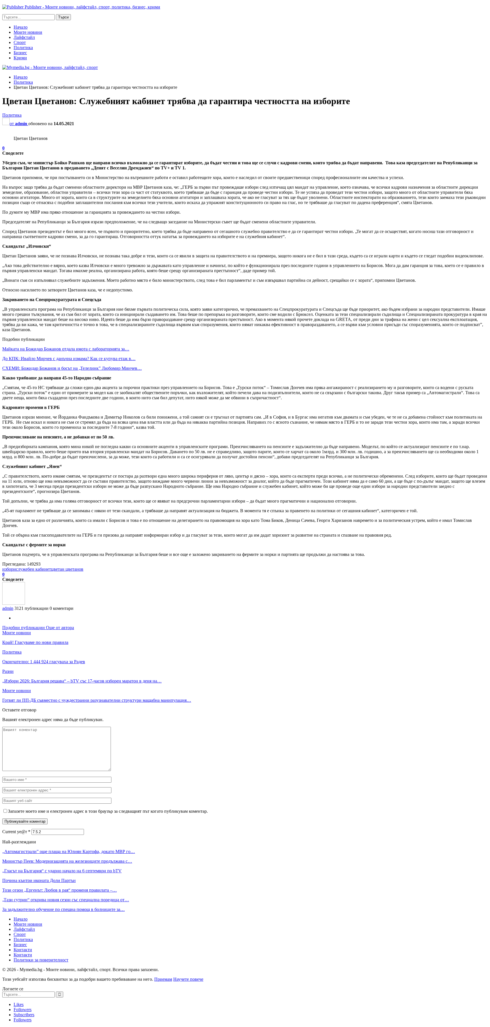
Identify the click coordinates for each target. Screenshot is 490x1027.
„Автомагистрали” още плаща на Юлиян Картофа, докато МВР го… (68, 851)
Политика (23, 47)
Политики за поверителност (41, 959)
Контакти (23, 949)
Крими (20, 57)
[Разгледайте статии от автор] (13, 603)
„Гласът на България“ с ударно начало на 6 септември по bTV (62, 870)
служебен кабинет (33, 569)
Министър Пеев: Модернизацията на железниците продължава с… (67, 861)
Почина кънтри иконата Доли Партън (39, 880)
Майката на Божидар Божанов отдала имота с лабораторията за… (65, 348)
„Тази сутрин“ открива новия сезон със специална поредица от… (65, 899)
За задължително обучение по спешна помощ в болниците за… (63, 909)
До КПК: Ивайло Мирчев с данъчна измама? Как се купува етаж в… (69, 358)
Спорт (20, 42)
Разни (8, 671)
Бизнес (20, 52)
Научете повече (188, 979)
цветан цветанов (67, 569)
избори (9, 569)
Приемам (163, 979)
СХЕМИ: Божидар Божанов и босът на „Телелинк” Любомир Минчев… (72, 368)
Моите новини (28, 32)
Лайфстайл (24, 37)
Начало (21, 27)
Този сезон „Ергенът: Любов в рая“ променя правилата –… (59, 890)
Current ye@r (16, 831)
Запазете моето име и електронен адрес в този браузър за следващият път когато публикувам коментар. (108, 811)
